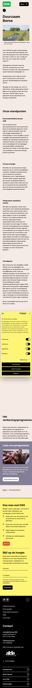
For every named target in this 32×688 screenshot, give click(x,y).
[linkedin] (7, 599)
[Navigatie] (27, 600)
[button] (24, 4)
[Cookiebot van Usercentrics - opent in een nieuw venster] (19, 314)
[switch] (28, 344)
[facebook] (4, 599)
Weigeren (16, 373)
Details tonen (23, 359)
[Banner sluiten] (29, 313)
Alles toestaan (16, 364)
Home (5, 490)
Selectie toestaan (16, 369)
